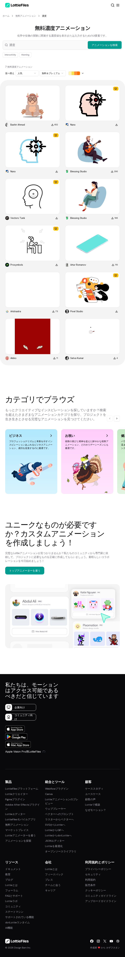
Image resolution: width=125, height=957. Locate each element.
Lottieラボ (11, 901)
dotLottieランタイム (17, 922)
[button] (62, 45)
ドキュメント (13, 869)
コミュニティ (13, 906)
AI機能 (9, 928)
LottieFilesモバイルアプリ (20, 819)
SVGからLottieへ (55, 824)
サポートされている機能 (19, 917)
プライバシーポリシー (98, 869)
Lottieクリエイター (16, 794)
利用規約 (90, 879)
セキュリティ (93, 874)
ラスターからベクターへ (59, 819)
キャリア (50, 890)
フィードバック (54, 874)
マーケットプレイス (17, 830)
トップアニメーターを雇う (24, 570)
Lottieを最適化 (54, 846)
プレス (49, 879)
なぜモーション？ (95, 810)
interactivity (10, 55)
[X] (105, 941)
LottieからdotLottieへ (58, 835)
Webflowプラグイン (57, 788)
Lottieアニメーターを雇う (20, 835)
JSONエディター (54, 840)
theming (25, 55)
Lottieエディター (15, 814)
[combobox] (27, 73)
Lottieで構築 (92, 804)
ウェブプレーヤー (55, 808)
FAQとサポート (14, 895)
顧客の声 (90, 799)
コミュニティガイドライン (100, 895)
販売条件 (90, 885)
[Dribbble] (118, 941)
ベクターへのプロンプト (59, 814)
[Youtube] (111, 941)
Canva (49, 794)
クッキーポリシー (95, 890)
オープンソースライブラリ (60, 851)
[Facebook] (92, 941)
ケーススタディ (94, 788)
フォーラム (11, 890)
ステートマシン (14, 911)
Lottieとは (11, 885)
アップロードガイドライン (100, 901)
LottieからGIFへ (54, 830)
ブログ (9, 879)
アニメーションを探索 (18, 840)
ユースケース (93, 794)
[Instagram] (98, 941)
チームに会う (53, 885)
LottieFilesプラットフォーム (21, 788)
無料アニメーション (17, 824)
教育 (7, 874)
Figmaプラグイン (15, 799)
